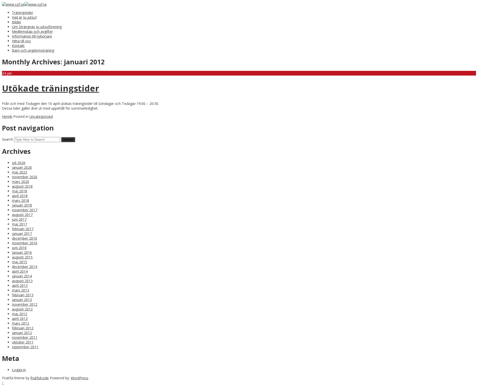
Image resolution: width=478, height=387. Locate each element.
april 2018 (20, 195)
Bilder (16, 22)
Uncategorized (41, 116)
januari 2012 (22, 332)
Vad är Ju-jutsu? (24, 17)
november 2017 (24, 210)
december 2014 (24, 266)
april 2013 (20, 285)
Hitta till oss (21, 41)
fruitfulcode (39, 378)
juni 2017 (19, 219)
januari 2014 (22, 276)
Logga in (19, 369)
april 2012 (20, 318)
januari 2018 (22, 205)
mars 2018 (20, 200)
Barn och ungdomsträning (33, 50)
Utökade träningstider (50, 88)
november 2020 (24, 176)
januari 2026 (22, 167)
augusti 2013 (22, 280)
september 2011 (25, 346)
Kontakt (18, 45)
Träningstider (22, 12)
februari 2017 (22, 228)
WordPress (79, 378)
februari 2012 (22, 328)
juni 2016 (19, 247)
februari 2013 (22, 295)
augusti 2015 (22, 257)
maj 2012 (19, 313)
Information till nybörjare (32, 36)
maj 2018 (19, 191)
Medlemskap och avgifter (32, 31)
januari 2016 (22, 252)
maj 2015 (19, 261)
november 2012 (24, 304)
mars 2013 (20, 290)
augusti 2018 (22, 186)
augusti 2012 (22, 309)
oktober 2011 (23, 342)
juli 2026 (18, 162)
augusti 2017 (22, 214)
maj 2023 (19, 172)
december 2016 (24, 238)
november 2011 (24, 337)
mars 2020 (20, 181)
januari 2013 (22, 299)
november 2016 (24, 243)
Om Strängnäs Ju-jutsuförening (37, 26)
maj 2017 (19, 224)
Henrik (7, 116)
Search (7, 139)
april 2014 (20, 271)
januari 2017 (22, 233)
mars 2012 (20, 323)
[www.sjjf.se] (13, 4)
